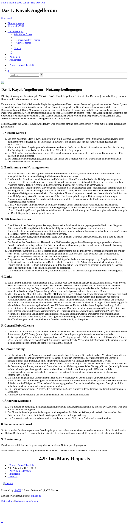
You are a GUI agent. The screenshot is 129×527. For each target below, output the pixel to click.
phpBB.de (36, 495)
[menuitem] (23, 34)
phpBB (17, 490)
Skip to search (38, 2)
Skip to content (22, 2)
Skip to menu (7, 2)
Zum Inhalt (6, 18)
